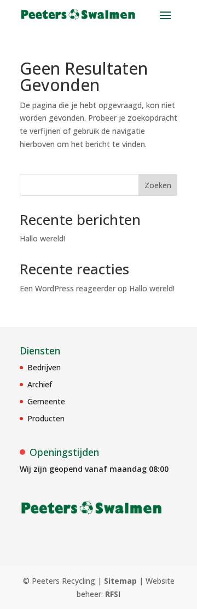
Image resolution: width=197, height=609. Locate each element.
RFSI (112, 594)
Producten (46, 418)
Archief (39, 384)
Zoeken (157, 185)
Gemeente (46, 401)
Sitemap (120, 581)
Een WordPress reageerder (67, 288)
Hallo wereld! (42, 238)
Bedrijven (44, 367)
